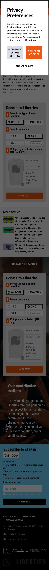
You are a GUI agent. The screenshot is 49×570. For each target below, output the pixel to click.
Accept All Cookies (34, 52)
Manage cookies (24, 66)
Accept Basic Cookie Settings (15, 52)
